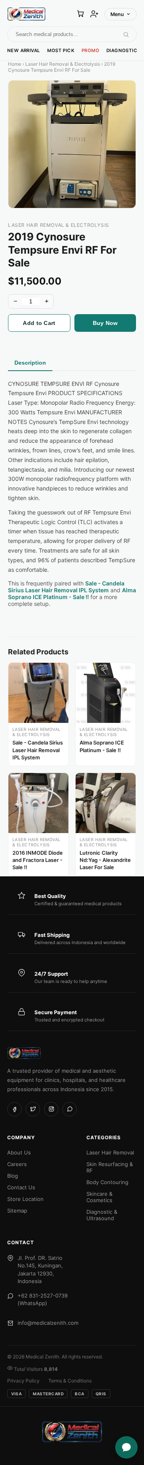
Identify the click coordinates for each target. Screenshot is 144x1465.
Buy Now (105, 323)
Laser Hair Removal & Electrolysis (62, 64)
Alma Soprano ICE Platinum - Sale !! (72, 593)
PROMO (90, 50)
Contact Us (21, 1187)
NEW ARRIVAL (23, 50)
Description (30, 362)
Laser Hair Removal (110, 1152)
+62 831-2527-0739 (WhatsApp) (43, 1299)
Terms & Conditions (70, 1381)
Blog (12, 1175)
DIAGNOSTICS (123, 50)
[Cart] (80, 14)
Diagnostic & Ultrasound (101, 1215)
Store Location (25, 1199)
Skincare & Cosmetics (99, 1197)
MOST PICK (60, 50)
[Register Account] (94, 14)
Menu (117, 14)
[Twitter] (33, 1109)
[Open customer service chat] (126, 1447)
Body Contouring (107, 1182)
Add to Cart (39, 323)
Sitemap (17, 1210)
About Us (19, 1152)
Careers (17, 1164)
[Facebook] (14, 1109)
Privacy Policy (23, 1381)
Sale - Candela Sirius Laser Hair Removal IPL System (66, 586)
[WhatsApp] (69, 1109)
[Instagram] (51, 1109)
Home (14, 64)
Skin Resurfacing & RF (109, 1167)
